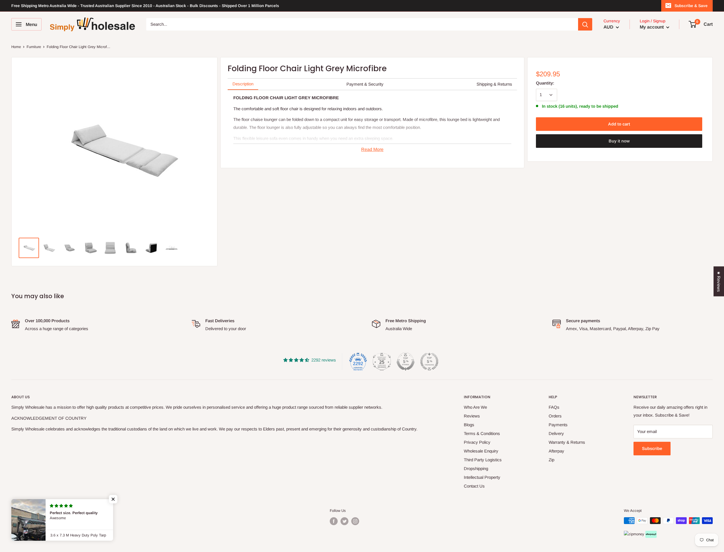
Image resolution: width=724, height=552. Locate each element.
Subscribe (652, 448)
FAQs (554, 407)
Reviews (472, 416)
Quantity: (545, 83)
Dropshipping (476, 468)
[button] (113, 499)
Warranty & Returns (567, 442)
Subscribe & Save (691, 5)
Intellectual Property (482, 477)
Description (242, 83)
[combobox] (362, 24)
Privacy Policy (477, 442)
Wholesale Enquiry (481, 451)
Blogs (469, 424)
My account (652, 27)
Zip (551, 459)
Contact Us (474, 486)
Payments (558, 424)
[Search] (585, 24)
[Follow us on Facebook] (334, 521)
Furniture (34, 47)
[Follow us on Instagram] (355, 521)
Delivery (556, 433)
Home (16, 47)
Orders (555, 416)
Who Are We (475, 407)
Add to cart (619, 124)
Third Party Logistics (483, 459)
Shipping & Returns (494, 84)
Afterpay (556, 451)
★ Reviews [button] (718, 281)
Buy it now (619, 140)
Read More (372, 149)
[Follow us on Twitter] (344, 521)
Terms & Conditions (482, 433)
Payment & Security (364, 84)
